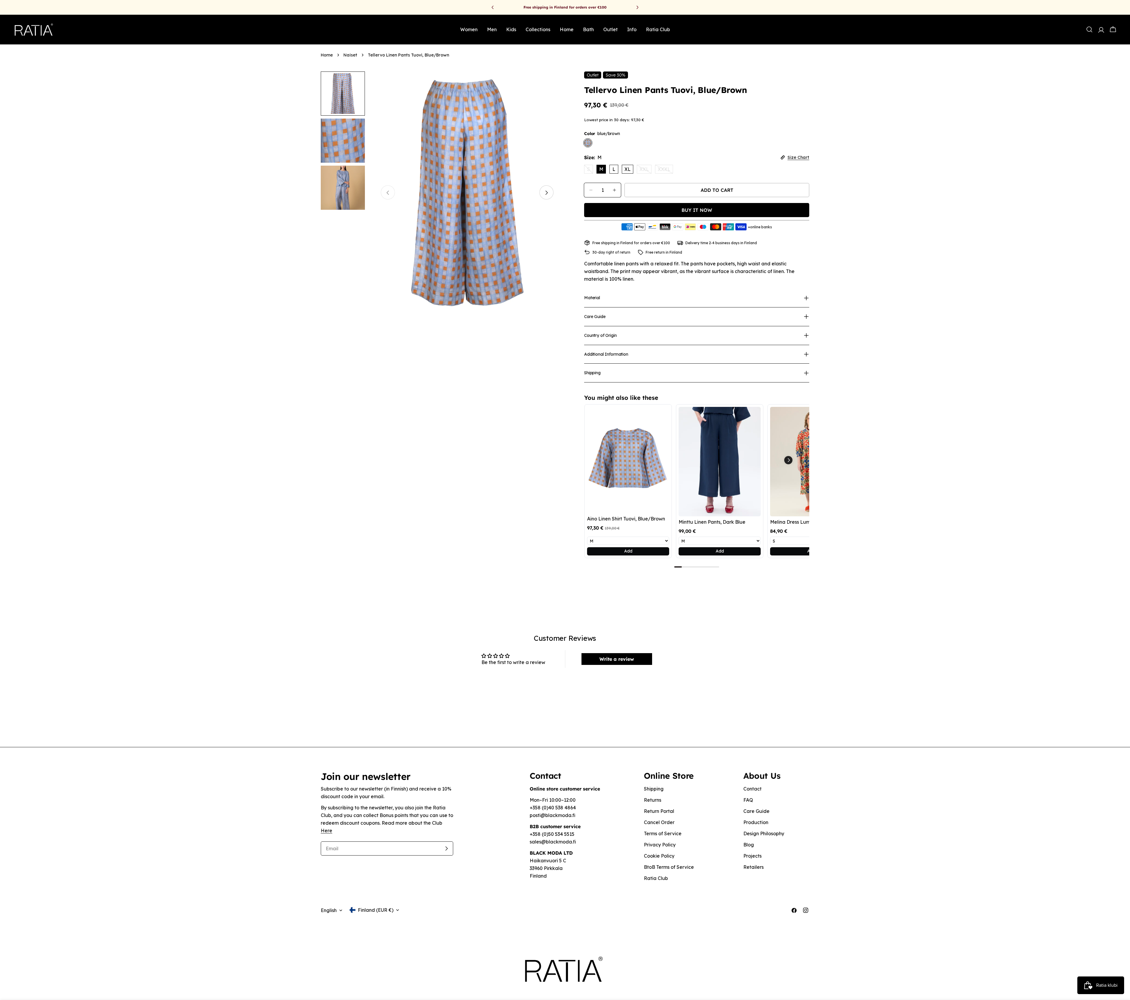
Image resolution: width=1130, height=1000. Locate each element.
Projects (752, 856)
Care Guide (756, 811)
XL (627, 169)
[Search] (1089, 29)
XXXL (665, 170)
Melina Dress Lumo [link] (791, 522)
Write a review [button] (616, 659)
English (329, 910)
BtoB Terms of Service (669, 867)
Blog (748, 845)
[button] (788, 460)
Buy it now (697, 210)
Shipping (654, 789)
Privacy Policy (660, 845)
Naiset (350, 55)
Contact (752, 789)
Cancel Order (659, 822)
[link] (628, 460)
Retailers (753, 867)
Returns (652, 800)
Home (327, 55)
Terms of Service (663, 833)
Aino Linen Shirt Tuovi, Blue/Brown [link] (626, 519)
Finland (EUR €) (375, 910)
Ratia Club (656, 878)
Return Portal (659, 811)
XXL (645, 170)
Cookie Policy (659, 856)
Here (326, 830)
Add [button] (628, 551)
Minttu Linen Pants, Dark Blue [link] (712, 522)
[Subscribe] (446, 848)
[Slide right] (546, 193)
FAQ (748, 800)
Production (755, 822)
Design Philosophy (763, 833)
